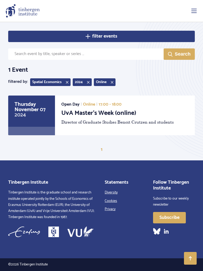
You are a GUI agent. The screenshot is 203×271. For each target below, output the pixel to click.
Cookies (111, 201)
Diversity (111, 192)
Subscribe (169, 218)
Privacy (110, 209)
